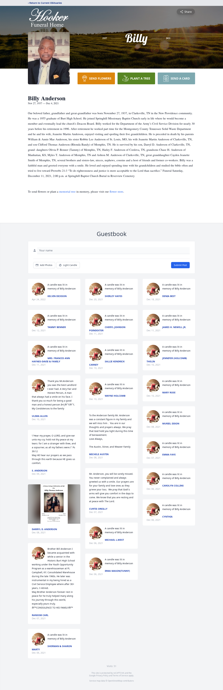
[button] (54, 504)
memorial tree (67, 191)
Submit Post (180, 265)
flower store (116, 191)
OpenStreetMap (115, 680)
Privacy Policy (102, 675)
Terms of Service (120, 675)
